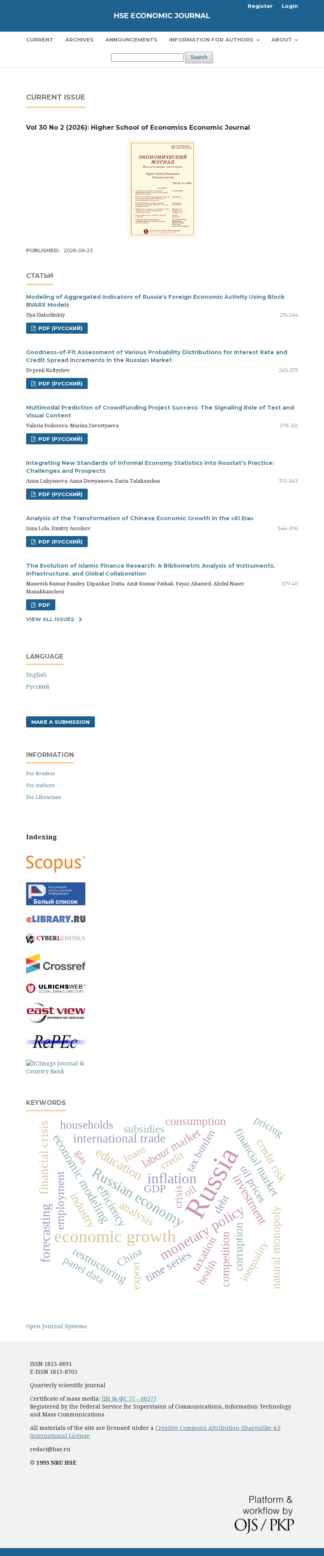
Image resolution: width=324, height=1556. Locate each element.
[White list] (55, 903)
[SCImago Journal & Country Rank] (55, 1071)
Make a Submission (60, 722)
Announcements (131, 39)
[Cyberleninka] (55, 941)
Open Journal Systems (56, 1326)
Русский (37, 686)
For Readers (40, 773)
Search (198, 57)
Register (260, 6)
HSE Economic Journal (162, 15)
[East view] (55, 1021)
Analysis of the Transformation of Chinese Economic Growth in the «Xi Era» (140, 518)
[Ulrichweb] (55, 991)
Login (290, 6)
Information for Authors (212, 39)
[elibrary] (55, 920)
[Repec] (55, 1047)
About (282, 39)
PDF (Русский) (60, 328)
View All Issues (50, 619)
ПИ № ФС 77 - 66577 (129, 1398)
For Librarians (43, 797)
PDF (43, 605)
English (36, 674)
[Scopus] (55, 870)
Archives (79, 39)
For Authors (40, 785)
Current (39, 39)
